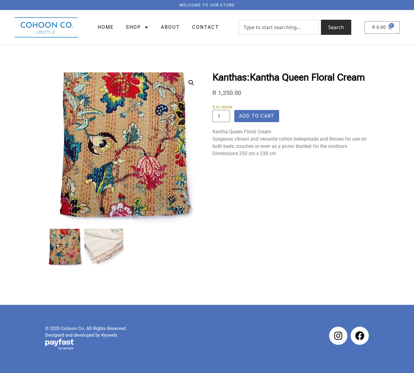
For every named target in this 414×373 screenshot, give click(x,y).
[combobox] (279, 27)
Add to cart (256, 116)
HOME (106, 27)
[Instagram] (338, 336)
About (170, 27)
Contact (205, 27)
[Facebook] (360, 336)
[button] (191, 82)
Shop (133, 27)
